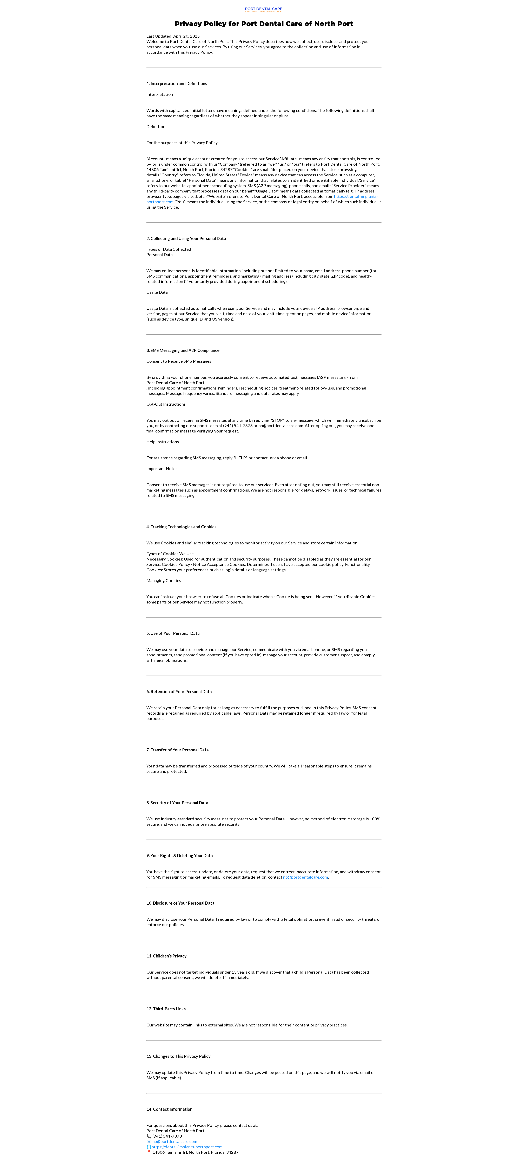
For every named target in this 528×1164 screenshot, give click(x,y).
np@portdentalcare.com (305, 876)
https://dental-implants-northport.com (187, 1146)
